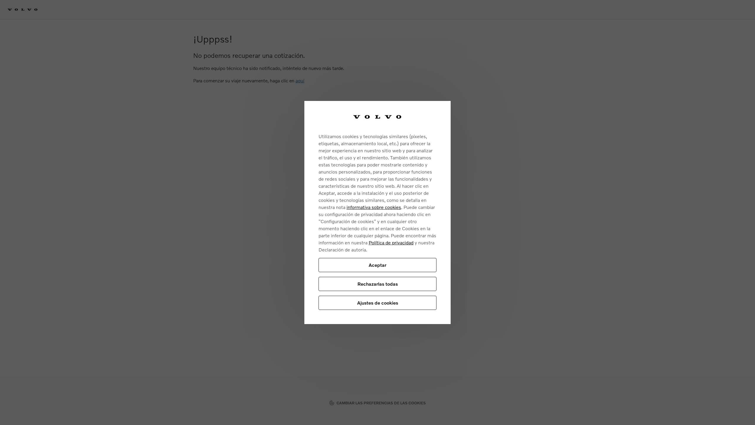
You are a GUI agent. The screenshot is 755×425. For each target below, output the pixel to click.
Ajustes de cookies (377, 302)
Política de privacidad (391, 242)
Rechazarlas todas (377, 284)
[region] (377, 212)
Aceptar (377, 265)
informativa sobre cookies (374, 207)
